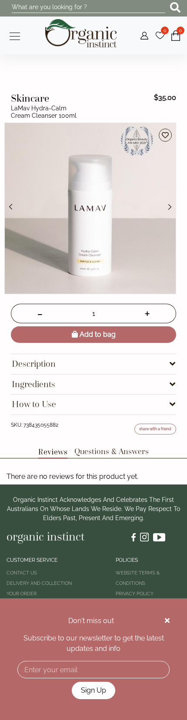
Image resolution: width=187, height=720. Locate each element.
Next (169, 206)
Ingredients (33, 384)
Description (34, 363)
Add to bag (97, 334)
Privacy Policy (135, 594)
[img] (167, 620)
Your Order (22, 594)
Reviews (52, 451)
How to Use (34, 404)
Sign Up (93, 690)
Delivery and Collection (39, 583)
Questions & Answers (111, 451)
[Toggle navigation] (12, 35)
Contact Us (22, 573)
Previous (11, 206)
